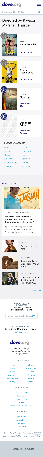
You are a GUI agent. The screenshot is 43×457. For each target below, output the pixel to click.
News (21, 402)
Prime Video (27, 151)
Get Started (20, 332)
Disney (7, 155)
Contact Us (21, 426)
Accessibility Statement (17, 436)
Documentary (11, 162)
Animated (9, 159)
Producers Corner (21, 392)
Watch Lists (22, 399)
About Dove (22, 420)
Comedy (26, 159)
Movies (7, 147)
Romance (26, 166)
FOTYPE (37, 433)
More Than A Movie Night (22, 406)
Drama (25, 162)
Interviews (21, 396)
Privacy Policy (21, 423)
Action (25, 155)
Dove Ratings (21, 417)
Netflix (7, 151)
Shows (25, 147)
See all (34, 290)
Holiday (8, 166)
